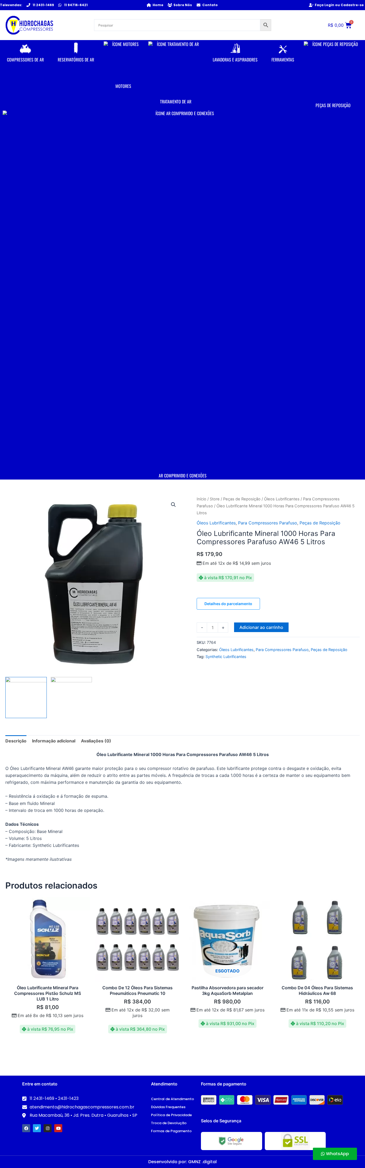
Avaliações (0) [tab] (96, 740)
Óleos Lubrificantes (282, 499)
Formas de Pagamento (171, 1131)
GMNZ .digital (202, 1162)
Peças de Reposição (242, 499)
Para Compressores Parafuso (267, 522)
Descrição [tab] (15, 740)
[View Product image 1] (26, 697)
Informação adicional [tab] (53, 740)
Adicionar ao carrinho (261, 627)
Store (215, 499)
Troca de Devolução (169, 1123)
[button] (173, 504)
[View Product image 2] (71, 697)
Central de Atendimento (172, 1098)
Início (201, 499)
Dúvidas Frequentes (168, 1106)
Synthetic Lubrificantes (225, 656)
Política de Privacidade (171, 1115)
